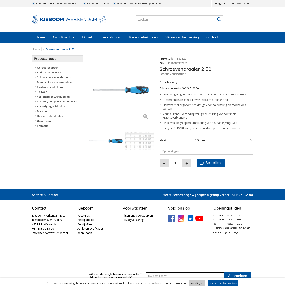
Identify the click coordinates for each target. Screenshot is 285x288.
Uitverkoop (44, 121)
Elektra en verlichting (50, 87)
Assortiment (61, 37)
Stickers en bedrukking (182, 37)
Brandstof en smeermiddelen (55, 82)
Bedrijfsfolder (85, 220)
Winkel (87, 37)
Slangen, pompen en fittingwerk (57, 101)
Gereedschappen (47, 67)
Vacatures (83, 215)
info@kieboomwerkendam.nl (50, 233)
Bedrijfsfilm (84, 224)
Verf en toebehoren (49, 72)
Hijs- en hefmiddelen (143, 37)
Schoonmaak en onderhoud (54, 77)
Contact (212, 37)
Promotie (42, 126)
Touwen (42, 92)
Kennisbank (84, 233)
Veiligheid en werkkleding (53, 96)
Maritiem (42, 111)
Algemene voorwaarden (138, 215)
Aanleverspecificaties (90, 228)
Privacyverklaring (133, 220)
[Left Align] (145, 117)
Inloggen (220, 3)
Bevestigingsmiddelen (51, 106)
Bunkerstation (109, 37)
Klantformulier (241, 3)
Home (40, 37)
